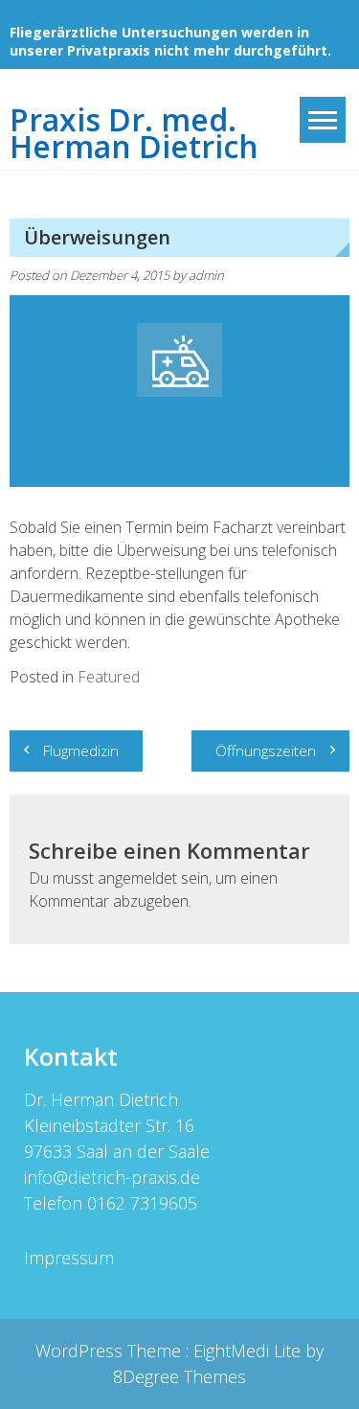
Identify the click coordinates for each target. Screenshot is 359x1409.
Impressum (69, 1257)
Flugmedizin (81, 750)
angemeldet (137, 878)
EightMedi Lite (249, 1350)
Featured (109, 676)
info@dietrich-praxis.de (112, 1177)
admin (206, 275)
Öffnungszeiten (265, 750)
